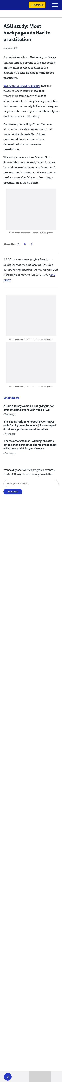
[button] (8, 1077)
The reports (21, 85)
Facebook (18, 243)
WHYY (12, 5)
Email (31, 243)
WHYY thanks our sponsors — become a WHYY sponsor (31, 232)
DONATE (38, 5)
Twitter (25, 243)
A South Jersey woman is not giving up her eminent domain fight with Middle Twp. (28, 408)
